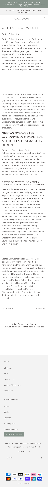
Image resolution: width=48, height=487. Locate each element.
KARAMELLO (26, 483)
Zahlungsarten (10, 423)
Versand (7, 418)
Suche (6, 412)
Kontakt (7, 406)
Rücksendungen (11, 429)
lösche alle (39, 326)
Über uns (8, 368)
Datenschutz (9, 379)
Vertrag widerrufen (14, 434)
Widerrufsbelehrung (12, 385)
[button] (3, 19)
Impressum (8, 391)
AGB (6, 374)
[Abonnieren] (41, 458)
